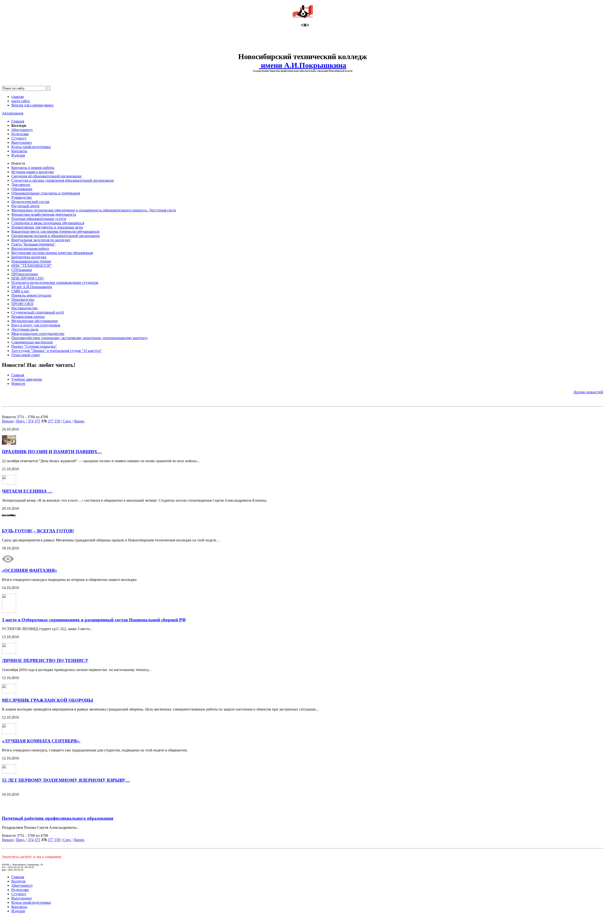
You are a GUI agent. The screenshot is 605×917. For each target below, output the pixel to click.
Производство (22, 300)
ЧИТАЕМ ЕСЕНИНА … (27, 491)
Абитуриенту (22, 130)
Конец (79, 421)
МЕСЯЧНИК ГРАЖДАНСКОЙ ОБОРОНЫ (47, 700)
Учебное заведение (26, 379)
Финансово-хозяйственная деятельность (43, 214)
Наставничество (24, 308)
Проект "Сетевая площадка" (34, 346)
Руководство (21, 197)
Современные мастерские (32, 342)
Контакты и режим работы (32, 168)
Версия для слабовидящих (32, 105)
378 (57, 421)
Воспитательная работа (30, 248)
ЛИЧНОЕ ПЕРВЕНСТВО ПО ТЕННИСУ (45, 660)
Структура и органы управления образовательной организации (62, 180)
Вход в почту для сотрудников (35, 325)
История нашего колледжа (32, 172)
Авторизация (12, 113)
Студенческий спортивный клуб (37, 312)
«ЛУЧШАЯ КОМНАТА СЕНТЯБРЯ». (41, 740)
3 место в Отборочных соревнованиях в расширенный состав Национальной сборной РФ (94, 619)
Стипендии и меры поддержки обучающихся (47, 223)
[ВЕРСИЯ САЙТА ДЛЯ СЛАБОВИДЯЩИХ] (305, 26)
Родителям (20, 134)
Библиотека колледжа (28, 257)
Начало (7, 421)
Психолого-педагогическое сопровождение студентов (54, 283)
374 (31, 421)
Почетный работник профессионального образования (57, 818)
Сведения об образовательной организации (46, 176)
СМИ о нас (20, 291)
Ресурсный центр (25, 206)
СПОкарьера (21, 270)
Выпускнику (21, 142)
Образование (21, 189)
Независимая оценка (28, 317)
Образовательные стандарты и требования (45, 193)
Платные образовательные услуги (38, 219)
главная (17, 97)
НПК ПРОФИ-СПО (27, 278)
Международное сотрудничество (37, 334)
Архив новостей (588, 392)
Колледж (18, 881)
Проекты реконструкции (31, 295)
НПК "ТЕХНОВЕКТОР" (31, 265)
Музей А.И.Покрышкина (31, 287)
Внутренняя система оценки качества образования (52, 253)
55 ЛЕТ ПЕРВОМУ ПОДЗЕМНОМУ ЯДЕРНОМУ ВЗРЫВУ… (66, 780)
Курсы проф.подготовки (31, 147)
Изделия (18, 155)
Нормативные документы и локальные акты (47, 227)
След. (67, 421)
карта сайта (20, 101)
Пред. (20, 421)
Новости (18, 384)
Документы (20, 185)
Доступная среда (24, 329)
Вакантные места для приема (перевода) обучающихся (55, 231)
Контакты (19, 151)
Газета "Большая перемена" (33, 244)
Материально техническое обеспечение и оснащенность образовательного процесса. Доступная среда (93, 210)
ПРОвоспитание (24, 274)
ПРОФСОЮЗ (22, 304)
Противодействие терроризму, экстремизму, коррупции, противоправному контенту (79, 338)
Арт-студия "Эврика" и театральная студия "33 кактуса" (56, 351)
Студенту (18, 138)
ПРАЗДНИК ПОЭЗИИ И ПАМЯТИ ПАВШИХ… (52, 451)
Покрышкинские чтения (31, 261)
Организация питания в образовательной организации (55, 236)
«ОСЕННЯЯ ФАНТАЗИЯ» (29, 570)
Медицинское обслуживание (34, 321)
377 (50, 421)
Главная (17, 121)
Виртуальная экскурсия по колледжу (41, 240)
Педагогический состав (30, 202)
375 (37, 421)
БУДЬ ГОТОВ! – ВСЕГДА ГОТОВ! (38, 530)
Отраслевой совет (25, 355)
